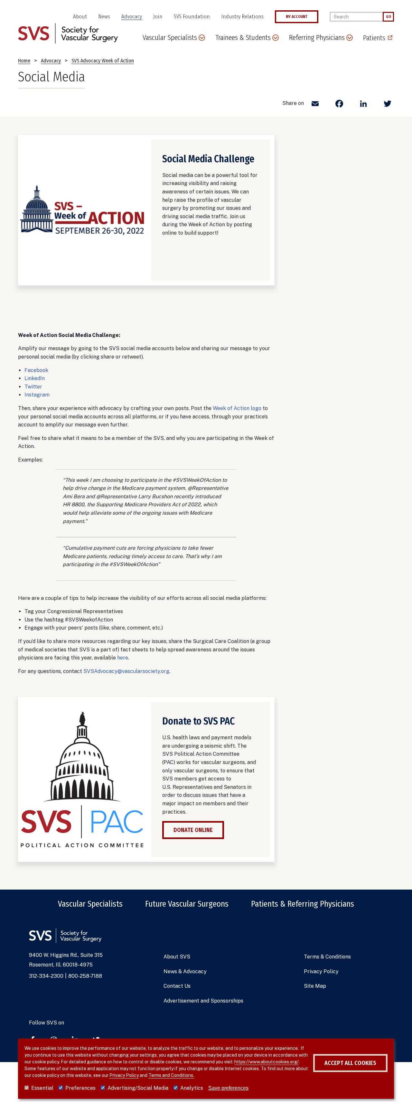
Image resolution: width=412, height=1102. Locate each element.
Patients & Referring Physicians (302, 904)
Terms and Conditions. (171, 1075)
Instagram (37, 395)
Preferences (80, 1088)
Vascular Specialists (90, 904)
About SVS (177, 957)
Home (24, 61)
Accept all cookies (350, 1063)
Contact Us (177, 986)
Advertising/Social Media (138, 1088)
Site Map (315, 986)
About (80, 16)
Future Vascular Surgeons (187, 904)
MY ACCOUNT (296, 16)
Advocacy (131, 16)
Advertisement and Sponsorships (203, 1001)
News (104, 16)
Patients (374, 37)
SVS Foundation (192, 16)
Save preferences (228, 1088)
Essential (42, 1088)
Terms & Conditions (327, 957)
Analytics (191, 1088)
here (122, 658)
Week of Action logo (237, 408)
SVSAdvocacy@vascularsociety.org (126, 671)
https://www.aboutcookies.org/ (266, 1061)
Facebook (36, 370)
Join (158, 16)
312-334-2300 (46, 976)
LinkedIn (34, 378)
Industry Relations (242, 16)
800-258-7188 (85, 976)
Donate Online (193, 830)
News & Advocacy (185, 971)
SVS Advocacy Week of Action (102, 61)
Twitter (33, 387)
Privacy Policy (321, 971)
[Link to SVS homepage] (68, 33)
